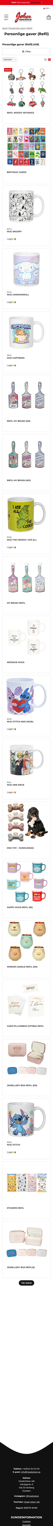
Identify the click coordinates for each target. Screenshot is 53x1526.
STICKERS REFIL (15, 1208)
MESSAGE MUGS (15, 662)
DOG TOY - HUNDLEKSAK (20, 848)
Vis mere (26, 1283)
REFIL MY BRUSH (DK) (18, 421)
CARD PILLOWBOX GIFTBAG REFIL (25, 1026)
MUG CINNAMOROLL (18, 295)
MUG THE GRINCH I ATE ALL (22, 540)
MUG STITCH (13, 1145)
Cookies (26, 1521)
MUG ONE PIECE (15, 785)
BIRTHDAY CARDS (16, 172)
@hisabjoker (32, 1496)
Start (4, 28)
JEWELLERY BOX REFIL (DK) (22, 1085)
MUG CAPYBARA (16, 358)
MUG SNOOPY (14, 231)
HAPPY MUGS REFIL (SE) (20, 907)
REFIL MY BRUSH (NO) (19, 480)
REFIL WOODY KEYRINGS (20, 113)
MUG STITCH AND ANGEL (20, 721)
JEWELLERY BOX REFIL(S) (21, 1267)
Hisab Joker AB (32, 1502)
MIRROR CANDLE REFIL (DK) (22, 967)
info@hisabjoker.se (30, 1472)
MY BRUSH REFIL (16, 603)
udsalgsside (35, 2)
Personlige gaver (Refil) (20, 28)
